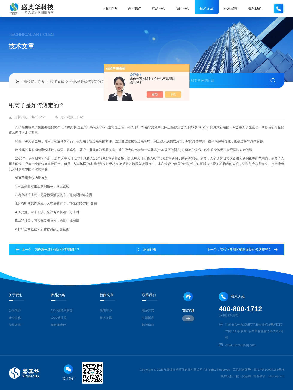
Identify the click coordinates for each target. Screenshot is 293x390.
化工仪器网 (243, 376)
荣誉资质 (15, 325)
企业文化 (15, 317)
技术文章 (206, 8)
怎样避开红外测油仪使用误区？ (57, 249)
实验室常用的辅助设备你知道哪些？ (245, 249)
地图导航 (148, 325)
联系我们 (254, 8)
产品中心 (158, 8)
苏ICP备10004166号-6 (269, 369)
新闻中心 (182, 8)
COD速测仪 (59, 317)
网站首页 (110, 8)
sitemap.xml (276, 376)
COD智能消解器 (62, 310)
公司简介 (15, 310)
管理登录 (259, 376)
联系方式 (148, 310)
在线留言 (230, 8)
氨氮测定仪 (58, 325)
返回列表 (149, 249)
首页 (41, 81)
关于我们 (134, 8)
